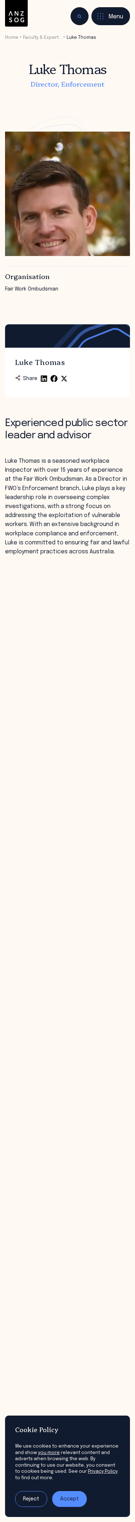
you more (49, 1452)
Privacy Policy (103, 1471)
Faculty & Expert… (42, 37)
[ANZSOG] (16, 13)
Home (11, 37)
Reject (31, 1499)
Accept (69, 1499)
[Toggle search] (80, 16)
